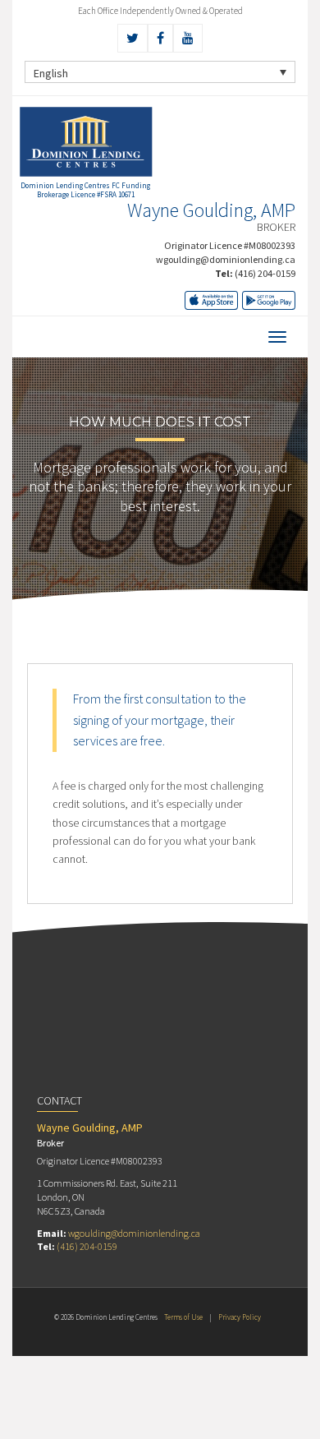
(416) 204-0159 (265, 273)
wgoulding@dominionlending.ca (225, 259)
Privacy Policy (239, 1316)
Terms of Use (183, 1316)
